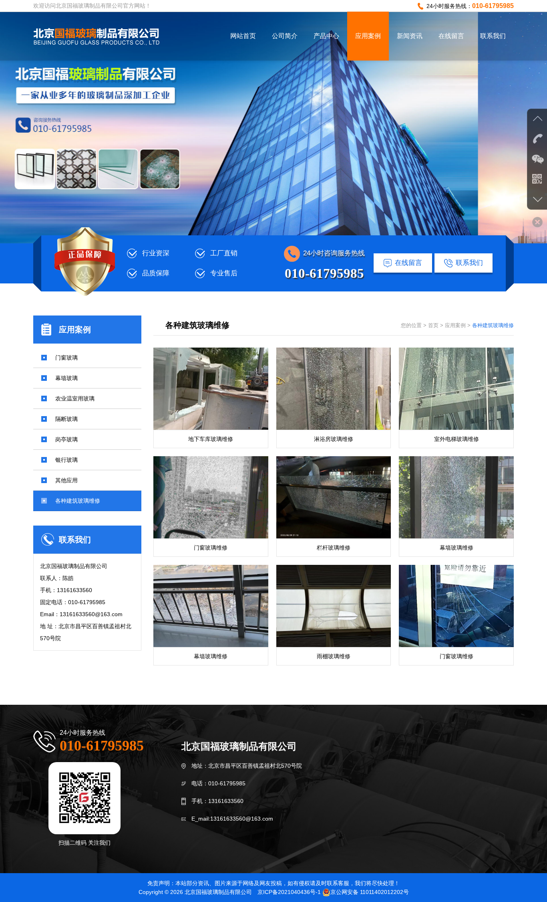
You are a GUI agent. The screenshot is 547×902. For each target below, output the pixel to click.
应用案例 (368, 35)
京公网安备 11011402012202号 (369, 892)
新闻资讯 (409, 35)
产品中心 (326, 35)
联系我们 (493, 35)
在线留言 (451, 35)
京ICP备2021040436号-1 (289, 892)
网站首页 (243, 35)
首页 (433, 325)
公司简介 (285, 35)
